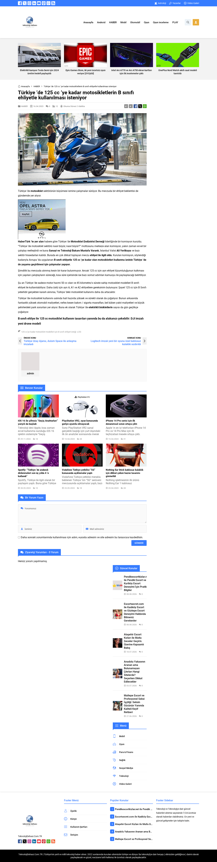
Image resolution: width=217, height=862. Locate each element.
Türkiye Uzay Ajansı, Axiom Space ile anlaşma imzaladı (50, 342)
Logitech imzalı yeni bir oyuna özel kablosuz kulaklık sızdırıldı (116, 342)
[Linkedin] (34, 3)
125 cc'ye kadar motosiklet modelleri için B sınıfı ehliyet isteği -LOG (51, 331)
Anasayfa (25, 86)
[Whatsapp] (48, 3)
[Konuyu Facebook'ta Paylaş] (135, 106)
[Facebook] (20, 3)
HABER (37, 86)
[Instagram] (29, 3)
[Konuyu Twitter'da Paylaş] (140, 106)
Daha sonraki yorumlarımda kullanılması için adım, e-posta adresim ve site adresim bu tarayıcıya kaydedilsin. (82, 537)
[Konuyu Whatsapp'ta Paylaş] (145, 106)
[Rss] (53, 3)
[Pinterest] (44, 3)
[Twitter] (25, 3)
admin (30, 373)
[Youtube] (39, 3)
